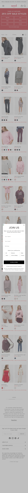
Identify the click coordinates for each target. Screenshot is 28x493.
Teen (7, 255)
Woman (13, 253)
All (6, 253)
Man (22, 253)
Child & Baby (14, 255)
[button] (24, 225)
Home (22, 255)
